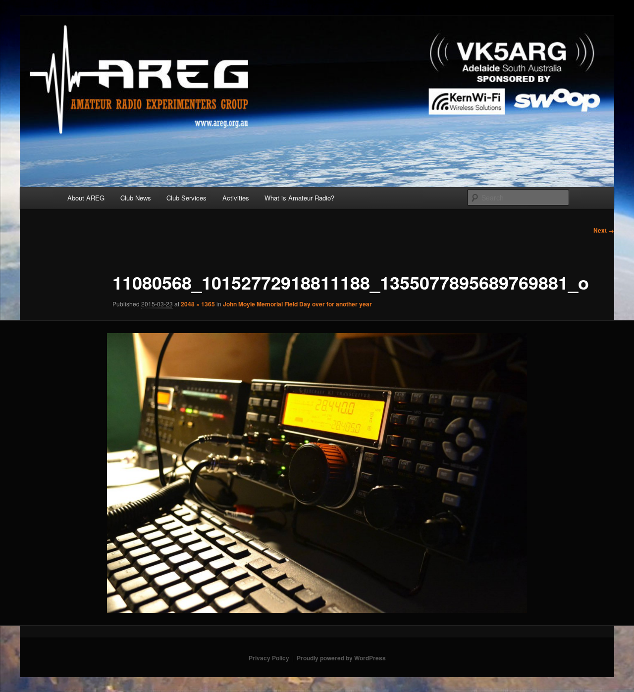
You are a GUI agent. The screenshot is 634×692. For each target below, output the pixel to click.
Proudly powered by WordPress (341, 657)
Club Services (186, 197)
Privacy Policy (269, 657)
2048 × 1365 (198, 303)
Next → (603, 230)
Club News (135, 197)
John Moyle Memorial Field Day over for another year (297, 303)
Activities (235, 197)
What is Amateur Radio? (299, 197)
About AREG (86, 197)
